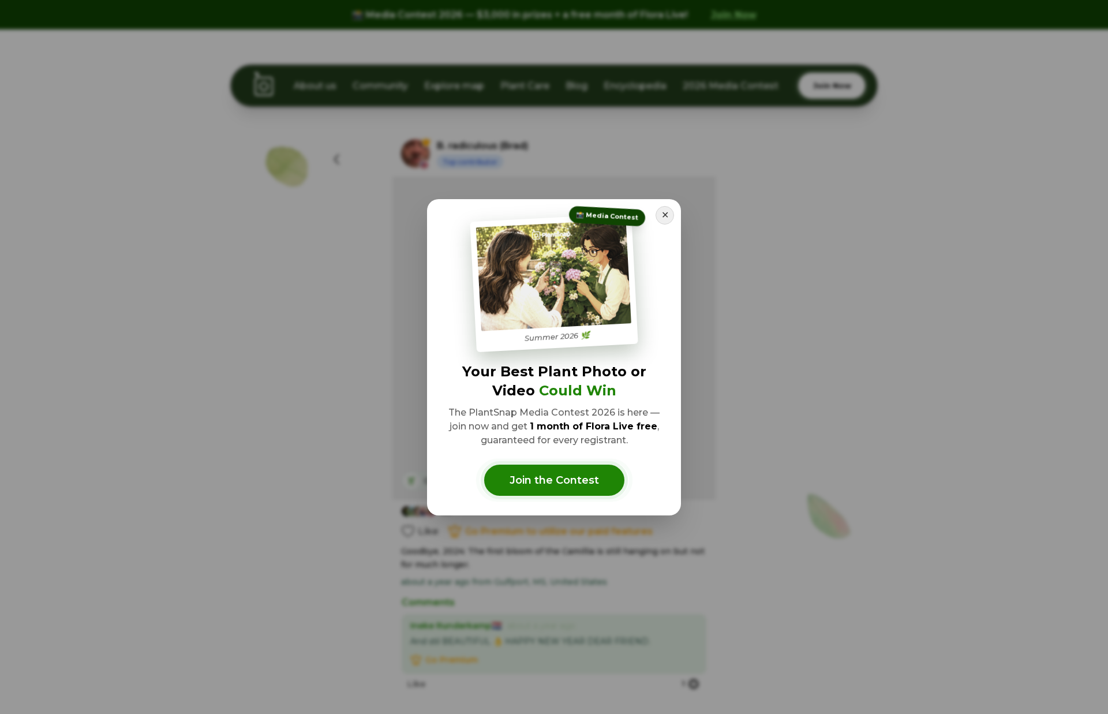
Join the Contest (554, 480)
